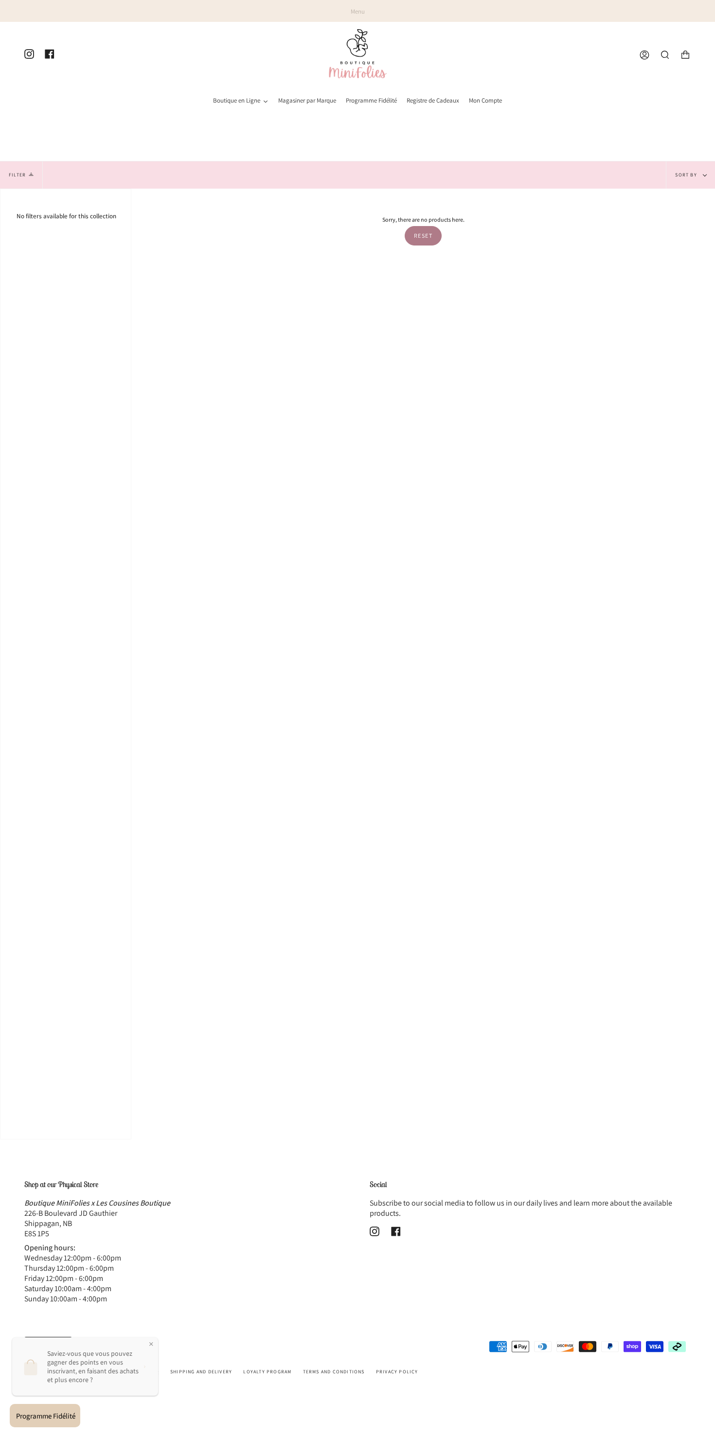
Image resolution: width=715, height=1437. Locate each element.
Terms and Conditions (334, 1371)
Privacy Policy (397, 1371)
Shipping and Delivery (201, 1371)
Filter (17, 175)
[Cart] (685, 55)
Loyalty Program (267, 1371)
